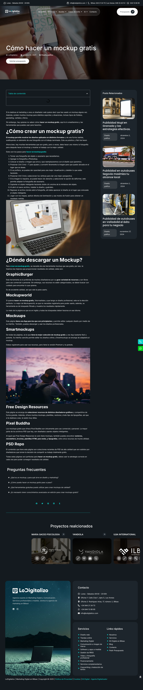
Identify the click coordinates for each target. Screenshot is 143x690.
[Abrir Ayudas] (66, 11)
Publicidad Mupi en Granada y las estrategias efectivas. (116, 126)
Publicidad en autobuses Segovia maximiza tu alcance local (119, 174)
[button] (87, 93)
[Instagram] (17, 609)
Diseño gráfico (47, 55)
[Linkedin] (13, 609)
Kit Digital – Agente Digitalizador (94, 679)
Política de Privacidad (63, 679)
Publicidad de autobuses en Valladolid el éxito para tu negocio (119, 222)
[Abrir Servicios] (56, 11)
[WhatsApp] (140, 348)
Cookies (77, 679)
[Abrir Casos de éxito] (81, 11)
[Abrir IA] (87, 11)
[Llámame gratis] (140, 341)
